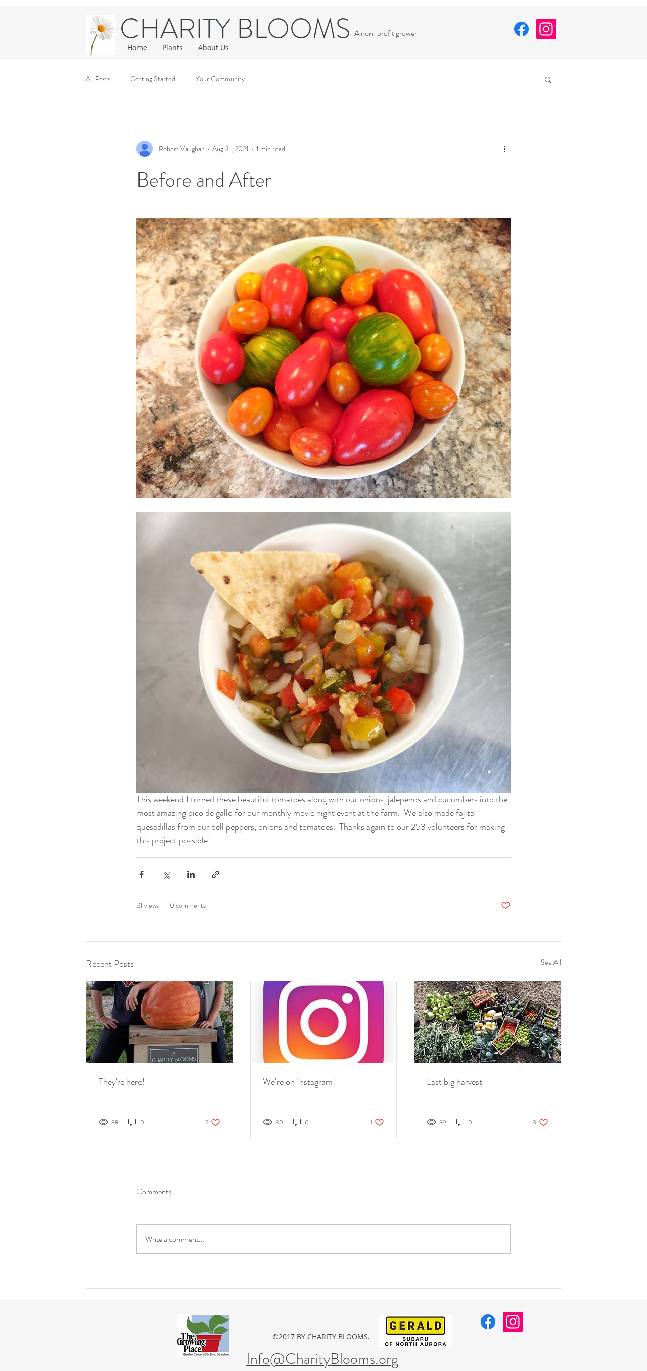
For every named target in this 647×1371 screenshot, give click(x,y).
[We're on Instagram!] (324, 1022)
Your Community (220, 79)
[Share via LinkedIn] (191, 874)
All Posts (98, 79)
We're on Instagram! (299, 1081)
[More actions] (504, 149)
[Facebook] (521, 29)
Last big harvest (454, 1081)
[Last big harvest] (487, 1022)
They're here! (122, 1081)
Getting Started (152, 79)
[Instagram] (546, 29)
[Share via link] (215, 874)
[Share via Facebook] (141, 874)
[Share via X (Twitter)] (166, 874)
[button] (548, 79)
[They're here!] (159, 1022)
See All (551, 962)
